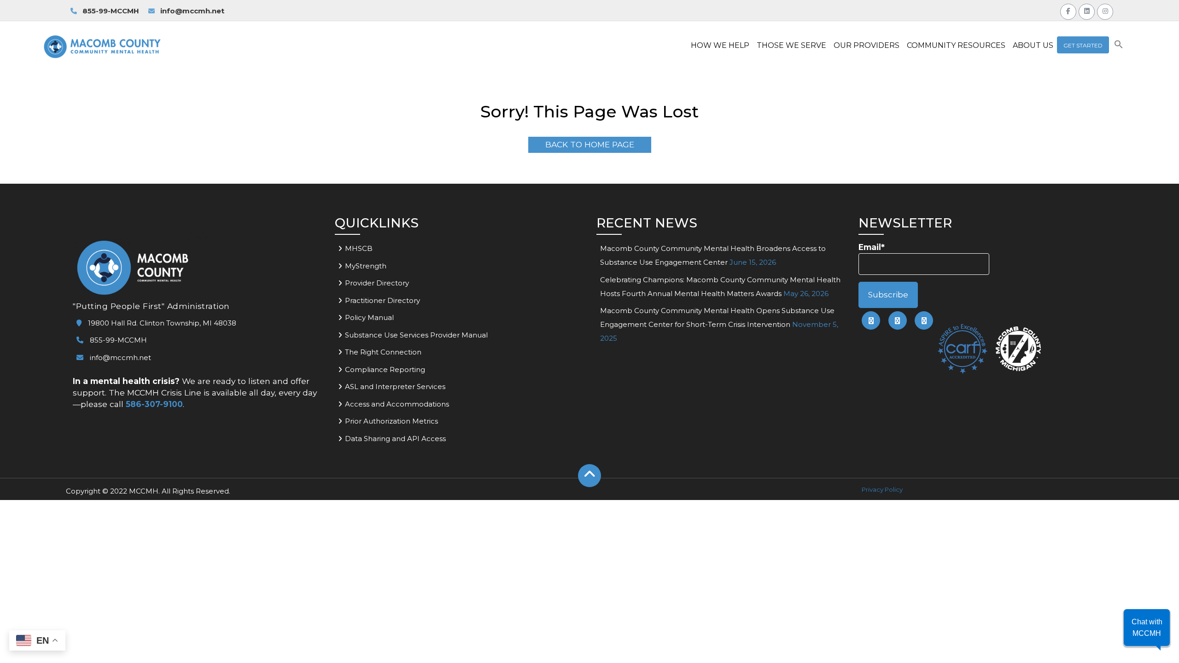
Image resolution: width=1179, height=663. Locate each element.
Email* (871, 247)
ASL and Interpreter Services (395, 386)
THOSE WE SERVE (791, 45)
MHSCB (359, 248)
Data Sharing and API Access (395, 438)
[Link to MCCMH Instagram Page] (1105, 10)
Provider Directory (377, 283)
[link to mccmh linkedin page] (897, 320)
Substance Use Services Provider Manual (416, 335)
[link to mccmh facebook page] (871, 320)
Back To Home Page (589, 144)
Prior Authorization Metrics (391, 421)
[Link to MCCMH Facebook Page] (1068, 10)
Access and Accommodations (397, 404)
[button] (1118, 46)
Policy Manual (369, 317)
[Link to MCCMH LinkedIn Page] (1087, 10)
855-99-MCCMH (110, 10)
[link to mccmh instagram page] (924, 320)
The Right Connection (383, 352)
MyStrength (365, 266)
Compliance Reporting (385, 369)
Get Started (1083, 45)
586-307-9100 (154, 404)
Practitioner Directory (382, 300)
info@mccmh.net (192, 10)
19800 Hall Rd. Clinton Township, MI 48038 (161, 323)
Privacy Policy (882, 489)
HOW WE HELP (720, 45)
